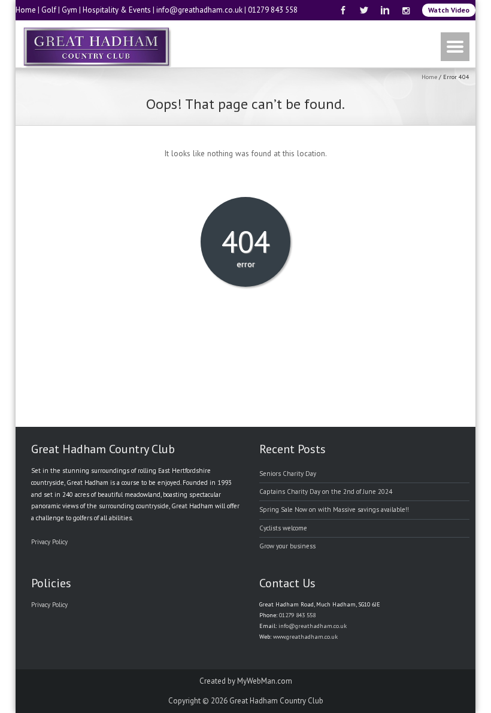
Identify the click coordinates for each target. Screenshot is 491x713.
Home (26, 10)
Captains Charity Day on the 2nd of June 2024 (325, 491)
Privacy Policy (49, 542)
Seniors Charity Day (287, 473)
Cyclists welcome (283, 528)
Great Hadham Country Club (276, 701)
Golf (48, 10)
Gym (69, 10)
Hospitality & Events (117, 10)
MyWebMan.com (264, 681)
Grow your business (287, 546)
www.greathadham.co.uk (305, 637)
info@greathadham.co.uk (199, 10)
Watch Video (448, 9)
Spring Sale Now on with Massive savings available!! (334, 509)
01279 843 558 (273, 10)
